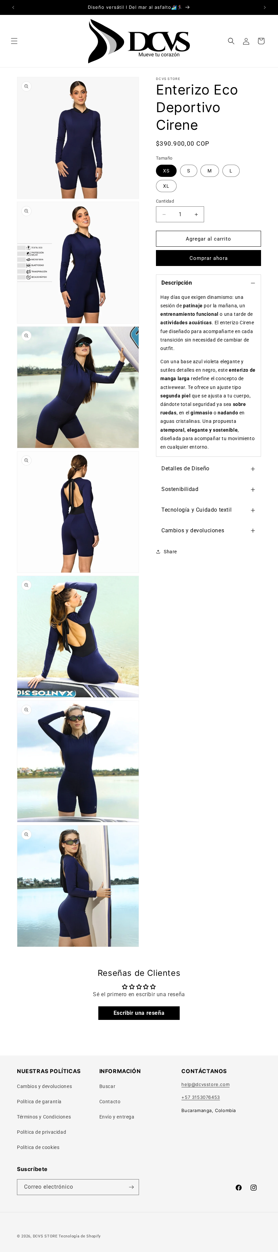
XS (166, 170)
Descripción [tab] (176, 283)
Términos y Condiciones (44, 1117)
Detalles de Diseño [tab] (185, 468)
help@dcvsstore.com (205, 1084)
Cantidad (165, 201)
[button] (14, 41)
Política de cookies (38, 1147)
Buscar (107, 1086)
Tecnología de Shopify (80, 1236)
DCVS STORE (45, 1236)
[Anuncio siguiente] (264, 7)
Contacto (110, 1101)
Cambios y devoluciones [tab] (192, 530)
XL (166, 186)
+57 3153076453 (200, 1097)
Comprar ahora (209, 258)
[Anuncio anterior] (13, 7)
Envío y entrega (117, 1117)
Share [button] (170, 551)
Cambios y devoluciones (44, 1086)
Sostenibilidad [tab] (179, 489)
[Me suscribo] (131, 1187)
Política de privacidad (41, 1132)
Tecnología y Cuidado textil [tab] (196, 510)
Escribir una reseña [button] (139, 1013)
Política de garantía (39, 1101)
